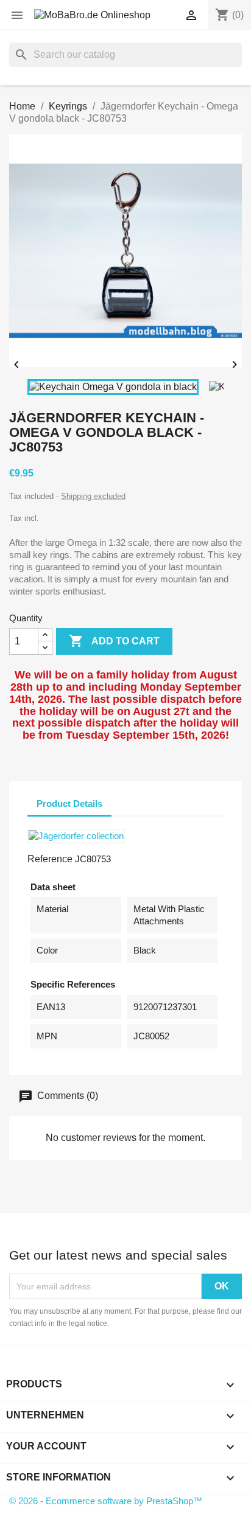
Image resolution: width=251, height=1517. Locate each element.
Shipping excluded (93, 496)
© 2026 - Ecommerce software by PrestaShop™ (105, 1501)
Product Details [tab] (69, 803)
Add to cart (114, 640)
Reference (49, 859)
